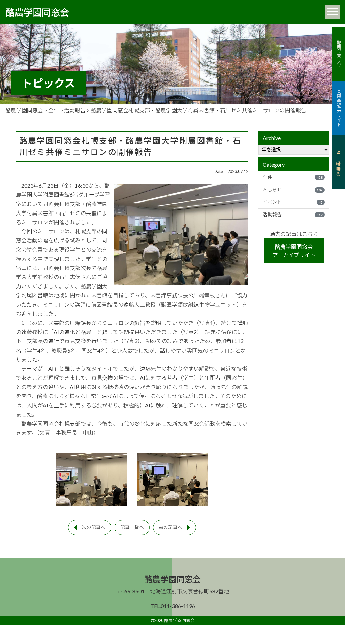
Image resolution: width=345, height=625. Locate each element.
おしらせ (293, 189)
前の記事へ (170, 527)
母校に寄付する (338, 166)
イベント (293, 202)
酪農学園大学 (338, 54)
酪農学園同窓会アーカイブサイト (294, 250)
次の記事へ (93, 527)
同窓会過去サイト (338, 108)
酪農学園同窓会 (37, 12)
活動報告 (293, 214)
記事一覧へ (132, 527)
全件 (293, 177)
